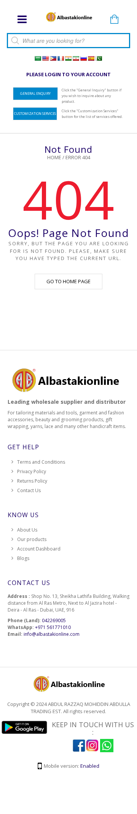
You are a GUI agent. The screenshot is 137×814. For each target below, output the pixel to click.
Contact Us (29, 490)
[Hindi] (68, 58)
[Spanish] (91, 58)
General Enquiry (35, 93)
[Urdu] (98, 58)
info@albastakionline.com (52, 634)
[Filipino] (52, 58)
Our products (31, 539)
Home (54, 157)
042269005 (54, 620)
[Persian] (75, 58)
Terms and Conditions (41, 462)
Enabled (89, 765)
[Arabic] (37, 58)
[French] (60, 58)
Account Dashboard (39, 549)
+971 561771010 (53, 627)
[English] (45, 58)
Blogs (23, 558)
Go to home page (68, 281)
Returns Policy (32, 481)
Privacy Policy (31, 471)
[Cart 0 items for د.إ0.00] (114, 19)
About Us (27, 530)
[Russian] (83, 58)
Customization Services (35, 113)
